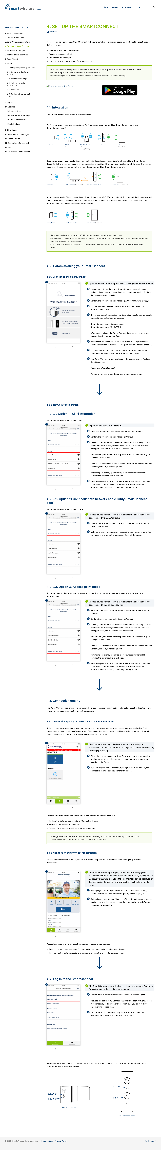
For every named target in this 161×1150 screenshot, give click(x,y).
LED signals (11, 130)
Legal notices (47, 1141)
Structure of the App (15, 50)
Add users (13, 89)
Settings (10, 107)
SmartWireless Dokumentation (25, 1141)
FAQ (8, 147)
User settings (14, 111)
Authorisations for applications (16, 84)
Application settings (17, 78)
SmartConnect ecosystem (17, 42)
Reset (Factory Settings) (17, 134)
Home (8, 63)
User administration (17, 119)
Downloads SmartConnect (128, 20)
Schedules (13, 124)
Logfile (9, 102)
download (53, 31)
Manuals (115, 7)
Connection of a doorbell (17, 143)
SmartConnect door (14, 33)
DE (140, 12)
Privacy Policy (61, 1141)
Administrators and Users (16, 55)
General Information (14, 37)
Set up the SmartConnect (17, 46)
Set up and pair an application (21, 67)
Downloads (126, 7)
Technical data (12, 139)
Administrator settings (18, 115)
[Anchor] (30, 27)
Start (106, 7)
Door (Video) (11, 59)
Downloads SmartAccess (127, 13)
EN (140, 7)
